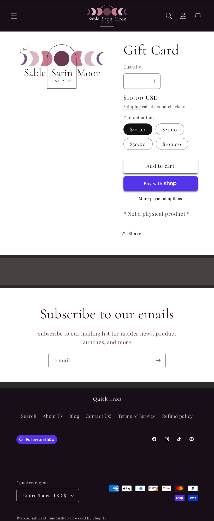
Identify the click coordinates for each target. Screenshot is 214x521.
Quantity (132, 67)
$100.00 (172, 144)
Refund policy (177, 416)
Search (29, 416)
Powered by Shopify (88, 518)
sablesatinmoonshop (50, 518)
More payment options (160, 198)
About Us (53, 416)
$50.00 (138, 144)
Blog (74, 416)
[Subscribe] (158, 360)
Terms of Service (137, 416)
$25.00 (169, 129)
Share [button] (135, 233)
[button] (14, 16)
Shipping (132, 106)
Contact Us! (98, 416)
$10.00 (138, 129)
